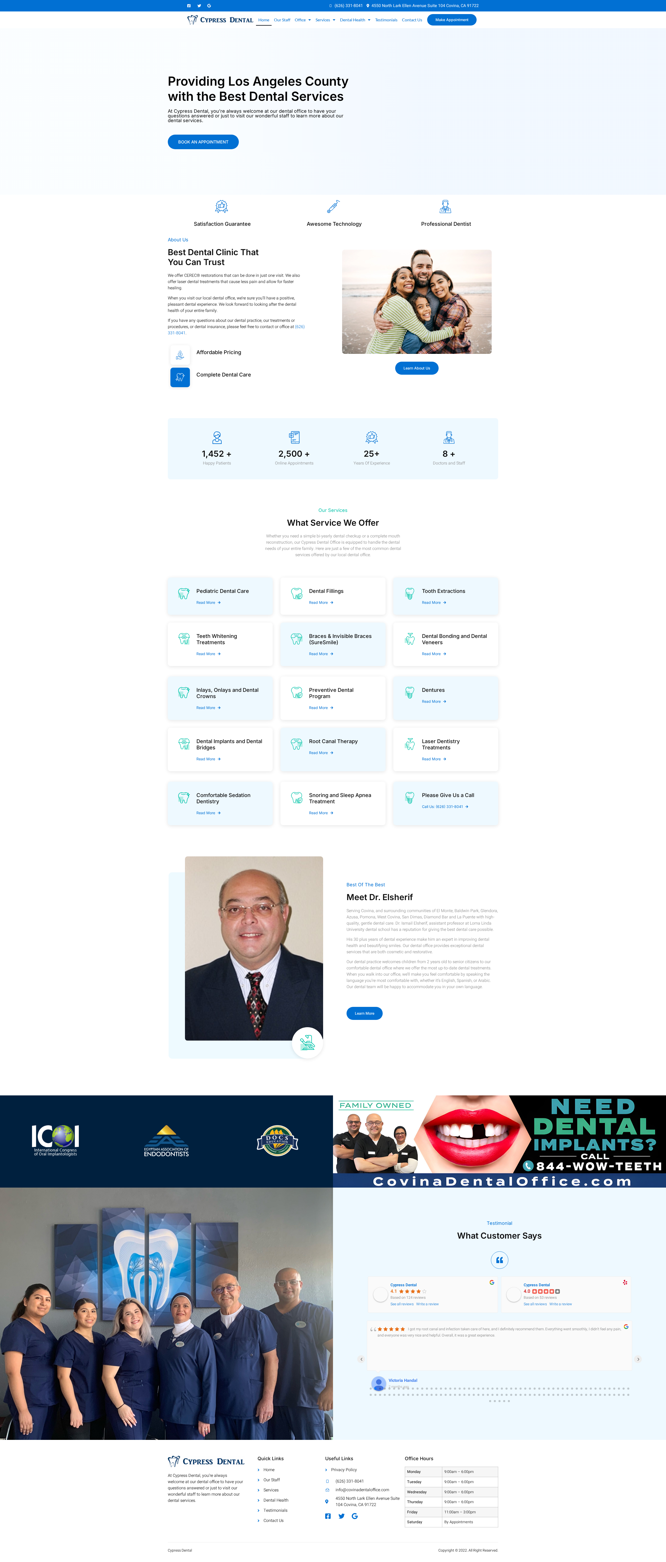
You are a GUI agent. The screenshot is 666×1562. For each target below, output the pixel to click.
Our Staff (282, 19)
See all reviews (402, 1304)
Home (263, 19)
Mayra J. (397, 1380)
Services (323, 19)
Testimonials (386, 19)
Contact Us (412, 19)
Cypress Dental (403, 1285)
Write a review (427, 1304)
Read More (205, 602)
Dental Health (352, 19)
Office (300, 19)
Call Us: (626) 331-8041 (442, 806)
